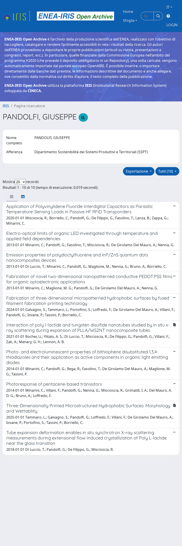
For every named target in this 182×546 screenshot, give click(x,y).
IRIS (6, 105)
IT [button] (168, 7)
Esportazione (137, 171)
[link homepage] (16, 16)
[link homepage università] (75, 16)
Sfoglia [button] (129, 20)
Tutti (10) (166, 171)
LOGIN (172, 24)
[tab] (11, 196)
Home (128, 11)
